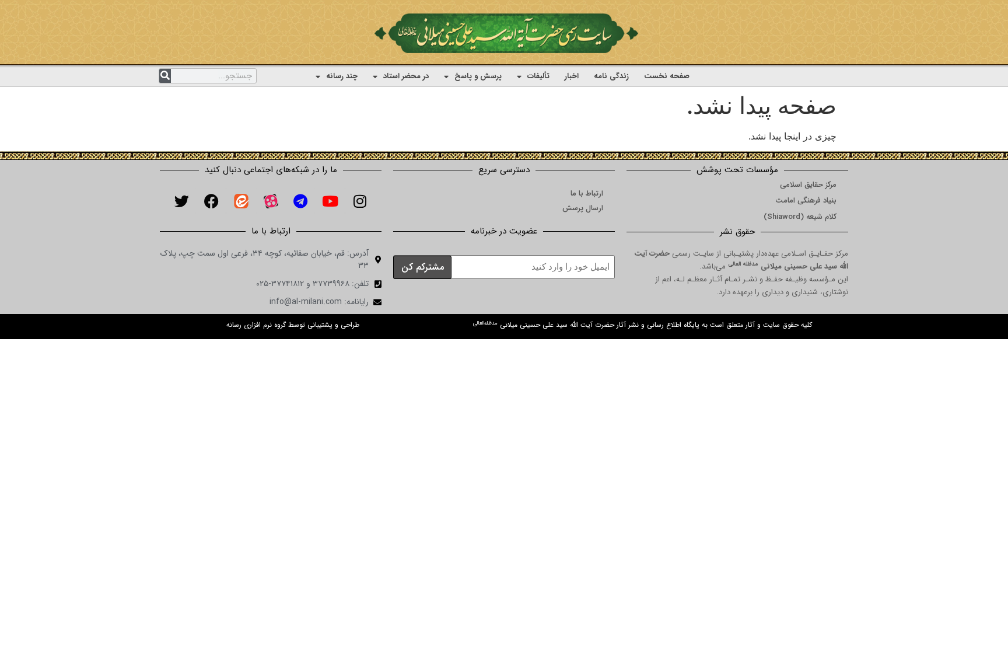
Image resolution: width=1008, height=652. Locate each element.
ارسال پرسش (582, 208)
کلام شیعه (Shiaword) (800, 217)
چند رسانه (342, 76)
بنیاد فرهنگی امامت (805, 200)
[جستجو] (165, 76)
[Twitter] (181, 200)
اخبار (572, 76)
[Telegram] (300, 200)
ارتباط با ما (586, 193)
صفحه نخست (667, 76)
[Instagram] (359, 200)
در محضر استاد (406, 76)
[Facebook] (211, 200)
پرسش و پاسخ (478, 76)
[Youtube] (330, 200)
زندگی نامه (611, 76)
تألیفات (538, 76)
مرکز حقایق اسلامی (808, 185)
